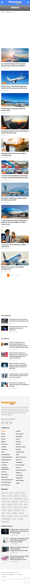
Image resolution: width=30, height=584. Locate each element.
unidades (20, 519)
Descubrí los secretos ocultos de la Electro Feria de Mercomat (19, 320)
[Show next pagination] (21, 275)
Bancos (3, 439)
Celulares (4, 449)
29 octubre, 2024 (6, 202)
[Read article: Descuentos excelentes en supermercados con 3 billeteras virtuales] (4, 384)
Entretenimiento (6, 482)
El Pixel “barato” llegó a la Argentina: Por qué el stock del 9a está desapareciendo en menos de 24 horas (18, 355)
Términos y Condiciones (7, 574)
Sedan (16, 516)
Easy (3, 504)
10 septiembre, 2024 (6, 271)
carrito (10, 496)
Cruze (3, 501)
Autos (3, 436)
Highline (4, 507)
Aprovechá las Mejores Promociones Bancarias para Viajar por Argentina (13, 65)
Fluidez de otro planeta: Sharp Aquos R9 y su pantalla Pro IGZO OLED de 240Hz (19, 540)
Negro (25, 507)
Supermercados (21, 470)
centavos (23, 496)
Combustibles (5, 454)
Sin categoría (20, 465)
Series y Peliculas (21, 457)
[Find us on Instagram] (10, 422)
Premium (21, 513)
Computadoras (6, 460)
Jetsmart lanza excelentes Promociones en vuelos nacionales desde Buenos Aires (14, 177)
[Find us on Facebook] (2, 422)
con (11, 498)
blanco (4, 496)
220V (11, 493)
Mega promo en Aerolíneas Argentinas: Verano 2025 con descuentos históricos (14, 87)
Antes (22, 493)
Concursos (4, 462)
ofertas (10, 510)
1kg (3, 493)
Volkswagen (5, 521)
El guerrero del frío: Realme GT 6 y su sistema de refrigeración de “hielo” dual (19, 548)
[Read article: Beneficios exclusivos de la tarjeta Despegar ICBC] (15, 258)
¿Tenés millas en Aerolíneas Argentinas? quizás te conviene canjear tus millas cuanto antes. (14, 222)
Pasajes (18, 449)
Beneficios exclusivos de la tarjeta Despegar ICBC (12, 268)
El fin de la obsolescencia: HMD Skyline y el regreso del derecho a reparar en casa (19, 557)
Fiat (21, 504)
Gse (25, 504)
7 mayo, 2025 (13, 323)
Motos (18, 439)
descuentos (15, 501)
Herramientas (5, 485)
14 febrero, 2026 (13, 360)
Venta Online (20, 480)
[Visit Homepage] (15, 2)
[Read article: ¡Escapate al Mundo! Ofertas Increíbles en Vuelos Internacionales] (15, 122)
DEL (8, 501)
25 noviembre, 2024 (6, 157)
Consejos (4, 465)
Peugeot (14, 513)
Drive (21, 501)
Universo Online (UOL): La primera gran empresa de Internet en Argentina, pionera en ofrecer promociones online (18, 345)
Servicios (18, 460)
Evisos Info (20, 574)
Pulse (3, 516)
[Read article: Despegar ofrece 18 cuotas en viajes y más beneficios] (15, 145)
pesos (8, 513)
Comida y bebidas (6, 457)
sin (21, 516)
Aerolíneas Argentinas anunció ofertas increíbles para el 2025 (14, 199)
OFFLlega (17, 510)
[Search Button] (28, 2)
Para (3, 513)
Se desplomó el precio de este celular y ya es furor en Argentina (18, 328)
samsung (9, 516)
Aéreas (13, 12)
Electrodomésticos (7, 480)
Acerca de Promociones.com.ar (10, 572)
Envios (16, 504)
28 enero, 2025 (5, 68)
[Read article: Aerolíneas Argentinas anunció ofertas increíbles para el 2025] (15, 189)
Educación (4, 477)
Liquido (15, 507)
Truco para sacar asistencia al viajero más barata (13, 245)
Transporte (19, 478)
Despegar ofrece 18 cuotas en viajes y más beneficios (13, 154)
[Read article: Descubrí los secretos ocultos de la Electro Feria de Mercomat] (4, 321)
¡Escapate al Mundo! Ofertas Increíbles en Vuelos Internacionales (15, 132)
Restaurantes (20, 452)
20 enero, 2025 (5, 90)
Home (2, 12)
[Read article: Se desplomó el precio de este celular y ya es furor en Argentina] (4, 328)
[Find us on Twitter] (6, 422)
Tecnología (19, 475)
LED (10, 507)
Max (20, 507)
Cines (3, 452)
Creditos (4, 472)
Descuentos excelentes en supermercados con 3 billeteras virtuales (19, 384)
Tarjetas (18, 473)
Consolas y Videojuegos (5, 468)
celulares (16, 496)
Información (19, 434)
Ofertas (18, 444)
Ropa (17, 454)
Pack (23, 510)
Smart (26, 516)
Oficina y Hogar (20, 447)
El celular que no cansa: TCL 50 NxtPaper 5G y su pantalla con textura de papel (19, 531)
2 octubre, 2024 (5, 226)
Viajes (18, 483)
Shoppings (19, 462)
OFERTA (4, 510)
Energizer (9, 504)
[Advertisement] (15, 31)
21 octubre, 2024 (6, 180)
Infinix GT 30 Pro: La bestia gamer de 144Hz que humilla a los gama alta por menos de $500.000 (18, 366)
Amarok (17, 493)
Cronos (25, 498)
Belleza (3, 441)
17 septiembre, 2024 (6, 249)
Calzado (3, 447)
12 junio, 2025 (13, 379)
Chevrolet (4, 498)
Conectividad (17, 498)
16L (7, 493)
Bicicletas (4, 444)
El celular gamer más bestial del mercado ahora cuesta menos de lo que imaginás (19, 375)
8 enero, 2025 (5, 135)
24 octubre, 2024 (14, 349)
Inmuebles (19, 436)
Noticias (18, 441)
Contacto (3, 576)
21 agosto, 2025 (13, 332)
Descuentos (5, 474)
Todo (14, 519)
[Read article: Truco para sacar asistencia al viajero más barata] (15, 236)
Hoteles (18, 431)
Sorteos (18, 467)
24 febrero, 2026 (14, 370)
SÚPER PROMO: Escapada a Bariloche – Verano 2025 (13, 109)
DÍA (26, 501)
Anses (3, 434)
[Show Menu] (2, 2)
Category (8, 12)
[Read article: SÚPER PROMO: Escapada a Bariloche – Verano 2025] (15, 100)
